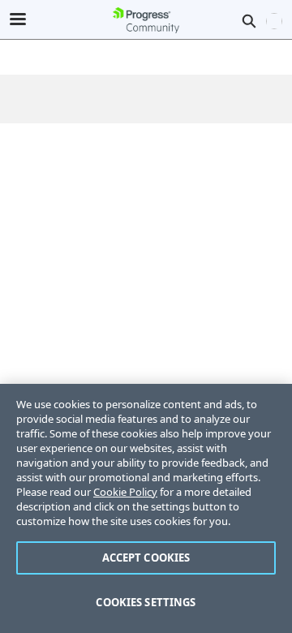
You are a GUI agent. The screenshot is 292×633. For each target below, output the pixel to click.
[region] (146, 508)
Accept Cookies (146, 557)
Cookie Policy (125, 491)
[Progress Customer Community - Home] (146, 20)
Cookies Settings (145, 602)
